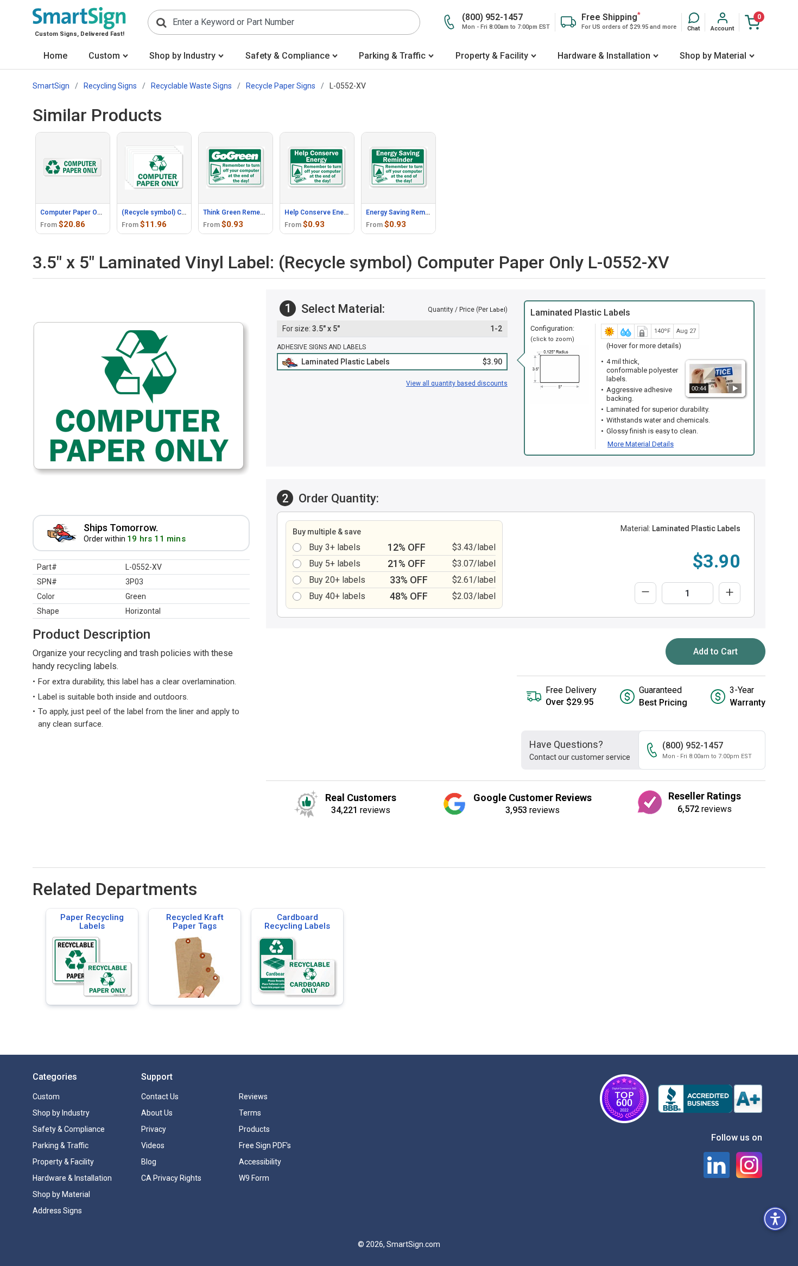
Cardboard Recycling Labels (297, 921)
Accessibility (260, 1161)
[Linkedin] (717, 1165)
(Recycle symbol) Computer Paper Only (182, 212)
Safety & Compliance (287, 56)
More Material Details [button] (640, 444)
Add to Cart (715, 651)
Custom (104, 56)
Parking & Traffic (392, 56)
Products (254, 1129)
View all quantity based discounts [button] (457, 383)
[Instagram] (749, 1165)
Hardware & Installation (604, 56)
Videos (152, 1145)
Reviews (253, 1096)
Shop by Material (713, 56)
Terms (250, 1112)
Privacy (153, 1129)
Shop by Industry (182, 56)
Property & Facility (491, 56)
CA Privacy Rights (171, 1178)
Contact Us (160, 1096)
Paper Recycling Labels (92, 921)
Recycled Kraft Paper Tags (195, 921)
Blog (148, 1161)
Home (55, 56)
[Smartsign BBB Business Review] (710, 1099)
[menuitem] (55, 57)
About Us (157, 1112)
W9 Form (254, 1178)
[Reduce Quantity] (645, 593)
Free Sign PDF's (265, 1145)
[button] (693, 22)
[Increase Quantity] (729, 593)
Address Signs (57, 1210)
